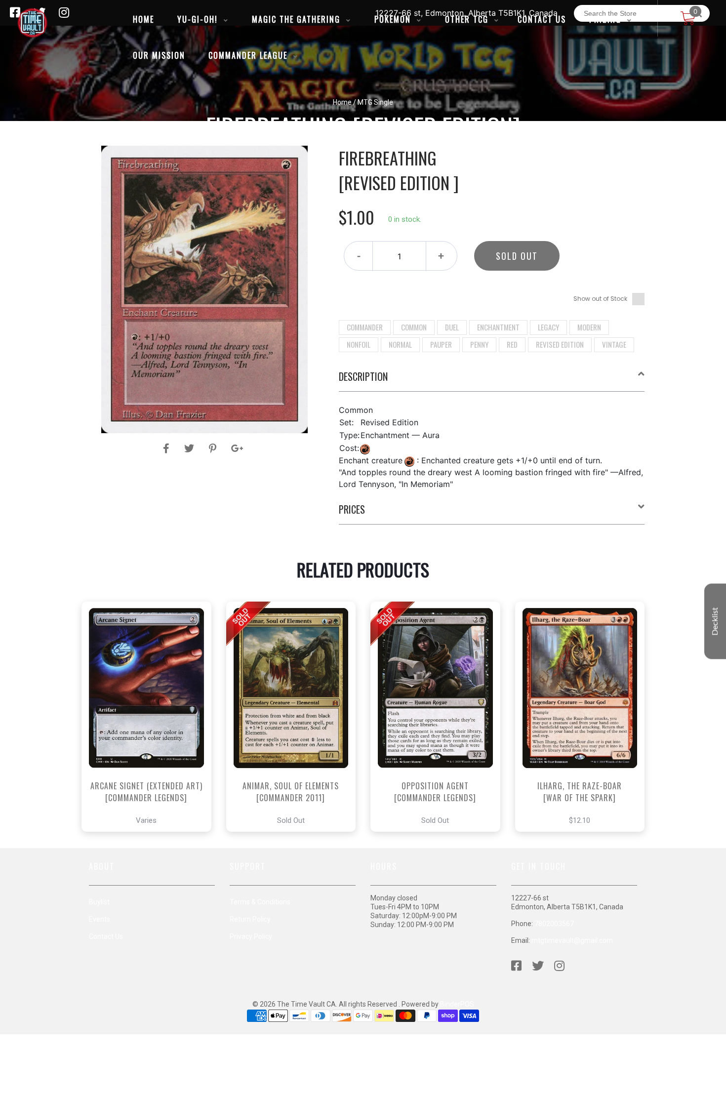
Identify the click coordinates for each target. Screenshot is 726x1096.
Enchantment (498, 327)
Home (342, 102)
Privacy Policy (251, 936)
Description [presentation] (363, 376)
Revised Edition (560, 344)
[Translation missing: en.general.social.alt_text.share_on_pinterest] (214, 448)
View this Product (151, 744)
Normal (400, 344)
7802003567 (554, 924)
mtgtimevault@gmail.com (572, 940)
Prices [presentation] (352, 509)
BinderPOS (457, 1004)
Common (414, 327)
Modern (589, 327)
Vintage (614, 344)
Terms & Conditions (260, 902)
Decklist (715, 621)
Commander (365, 327)
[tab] (492, 380)
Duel (452, 327)
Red (512, 344)
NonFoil (358, 344)
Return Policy (250, 919)
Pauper (441, 344)
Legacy (548, 327)
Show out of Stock (600, 298)
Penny (479, 344)
